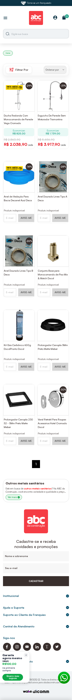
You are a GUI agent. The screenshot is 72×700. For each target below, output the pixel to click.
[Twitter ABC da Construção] (57, 649)
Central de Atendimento (18, 626)
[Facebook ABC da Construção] (7, 649)
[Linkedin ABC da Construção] (37, 649)
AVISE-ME (26, 217)
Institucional (11, 595)
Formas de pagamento (18, 661)
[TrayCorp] (27, 691)
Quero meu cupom (12, 677)
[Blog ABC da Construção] (47, 649)
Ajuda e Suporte (13, 607)
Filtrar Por (21, 69)
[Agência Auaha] (41, 692)
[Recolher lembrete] (26, 655)
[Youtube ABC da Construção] (27, 649)
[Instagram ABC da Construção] (17, 649)
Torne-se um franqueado (39, 3)
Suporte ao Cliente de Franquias (24, 614)
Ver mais (12, 497)
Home (8, 53)
